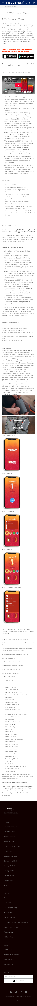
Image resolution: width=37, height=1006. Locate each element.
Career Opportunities (11, 927)
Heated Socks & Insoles (12, 846)
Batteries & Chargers (11, 856)
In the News (8, 912)
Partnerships (8, 932)
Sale (5, 885)
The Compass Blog (10, 908)
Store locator (8, 898)
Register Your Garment (12, 954)
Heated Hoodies (9, 832)
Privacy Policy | (15, 1000)
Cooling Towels (9, 875)
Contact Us (8, 949)
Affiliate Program (10, 937)
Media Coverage (9, 917)
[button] (3, 2)
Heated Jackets (9, 836)
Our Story (7, 903)
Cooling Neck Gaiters (11, 866)
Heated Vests (8, 851)
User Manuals (8, 964)
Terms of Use (22, 1000)
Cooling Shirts (9, 871)
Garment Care (9, 959)
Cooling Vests (8, 880)
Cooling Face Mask (10, 861)
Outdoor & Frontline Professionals (16, 922)
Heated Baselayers (10, 827)
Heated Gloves (9, 841)
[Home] (2, 6)
